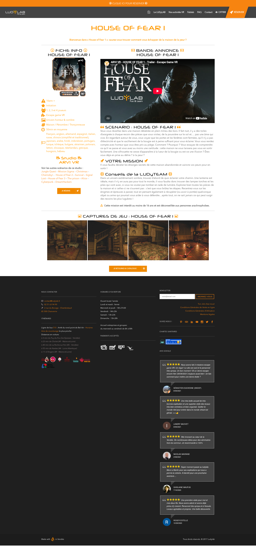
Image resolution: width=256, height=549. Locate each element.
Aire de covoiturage (50, 331)
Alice (84, 178)
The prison (73, 178)
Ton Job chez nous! (206, 304)
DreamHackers (63, 182)
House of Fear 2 (64, 175)
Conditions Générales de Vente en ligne (197, 307)
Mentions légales (207, 314)
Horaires (89, 328)
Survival (79, 175)
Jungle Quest (48, 171)
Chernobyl (47, 175)
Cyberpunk (47, 182)
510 (55, 328)
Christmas (81, 171)
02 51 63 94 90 (50, 305)
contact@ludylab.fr (52, 301)
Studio (69, 158)
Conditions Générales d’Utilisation (200, 311)
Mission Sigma (66, 171)
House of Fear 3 (56, 178)
